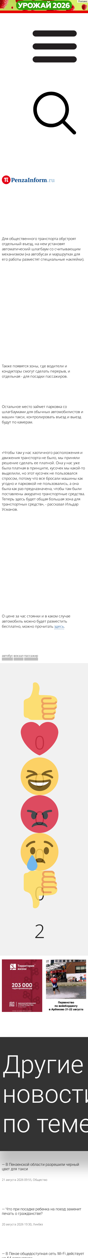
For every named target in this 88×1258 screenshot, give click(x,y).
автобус (7, 656)
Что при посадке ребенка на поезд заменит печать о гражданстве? (41, 1211)
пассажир (31, 656)
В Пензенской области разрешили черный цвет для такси (40, 1166)
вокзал (18, 656)
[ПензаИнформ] (28, 179)
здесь (59, 626)
